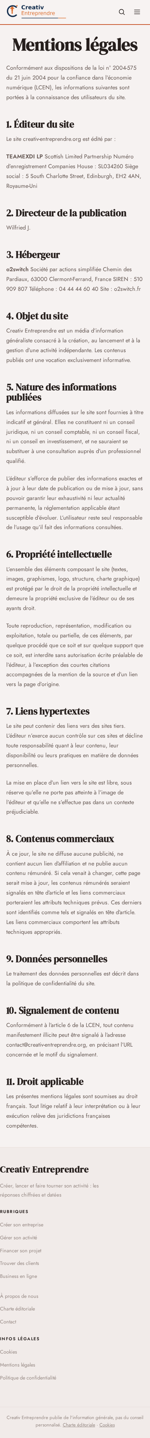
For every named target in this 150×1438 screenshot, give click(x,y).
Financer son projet (20, 1250)
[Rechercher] (121, 12)
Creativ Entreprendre (44, 1169)
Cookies (8, 1351)
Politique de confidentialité (28, 1377)
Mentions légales (17, 1364)
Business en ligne (18, 1276)
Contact (8, 1321)
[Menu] (137, 12)
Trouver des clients (19, 1263)
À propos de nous (19, 1296)
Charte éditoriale (17, 1308)
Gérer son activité (18, 1237)
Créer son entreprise (21, 1224)
